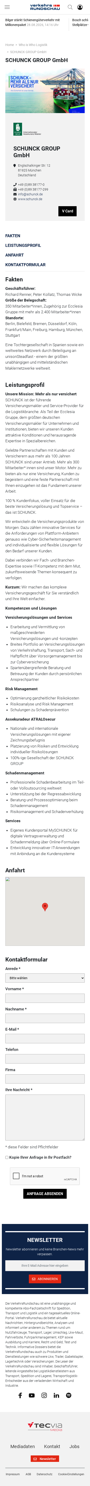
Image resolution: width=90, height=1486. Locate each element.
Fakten (12, 235)
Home (9, 45)
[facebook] (20, 1395)
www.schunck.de (30, 199)
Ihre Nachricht (17, 1089)
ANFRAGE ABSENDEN (45, 1194)
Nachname (14, 1009)
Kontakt (52, 1446)
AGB (28, 1474)
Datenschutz (44, 1474)
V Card (67, 211)
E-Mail (10, 1029)
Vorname (13, 989)
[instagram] (44, 1395)
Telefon (11, 1049)
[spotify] (68, 1395)
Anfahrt (14, 255)
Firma (10, 1069)
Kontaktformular (25, 264)
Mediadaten (22, 1446)
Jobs (74, 1446)
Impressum (13, 1474)
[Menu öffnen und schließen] (8, 7)
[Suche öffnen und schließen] (69, 7)
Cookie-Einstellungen (71, 1474)
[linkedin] (56, 1395)
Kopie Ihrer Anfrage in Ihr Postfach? (40, 1157)
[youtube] (32, 1395)
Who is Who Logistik (33, 45)
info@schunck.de (30, 194)
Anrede (11, 968)
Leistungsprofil (23, 245)
